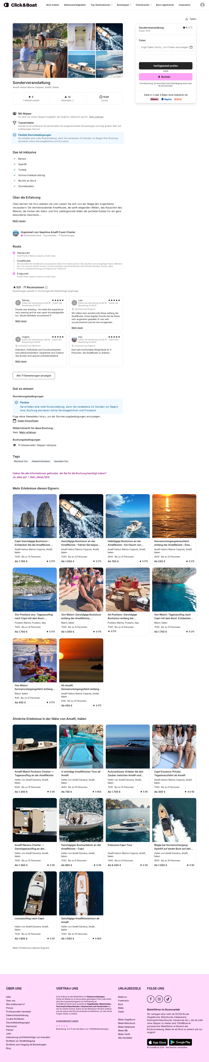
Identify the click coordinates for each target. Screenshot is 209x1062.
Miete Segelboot (126, 1019)
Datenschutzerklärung (17, 1015)
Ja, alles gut (20, 476)
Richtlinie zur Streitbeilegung (20, 1041)
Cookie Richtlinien (15, 1019)
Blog (8, 1048)
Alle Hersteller (125, 1038)
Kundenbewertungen (67, 1021)
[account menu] (202, 5)
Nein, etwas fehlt (39, 476)
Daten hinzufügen (28, 420)
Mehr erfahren (27, 432)
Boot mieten (52, 5)
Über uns (10, 1000)
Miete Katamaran (126, 1027)
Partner (9, 1030)
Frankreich (123, 1000)
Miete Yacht (124, 1034)
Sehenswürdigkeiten (75, 5)
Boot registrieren (165, 5)
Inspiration (184, 5)
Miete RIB (123, 1030)
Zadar (121, 1011)
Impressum (11, 1026)
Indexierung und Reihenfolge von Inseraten (28, 1037)
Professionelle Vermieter (18, 1011)
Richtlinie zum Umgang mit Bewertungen (26, 1044)
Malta (120, 1008)
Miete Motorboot (126, 1023)
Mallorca (122, 997)
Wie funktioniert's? (15, 1004)
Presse (9, 1008)
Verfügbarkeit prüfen (165, 65)
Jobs (8, 1033)
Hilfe (8, 997)
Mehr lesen (19, 221)
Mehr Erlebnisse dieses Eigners (31, 947)
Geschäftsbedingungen (18, 1022)
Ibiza (120, 1004)
